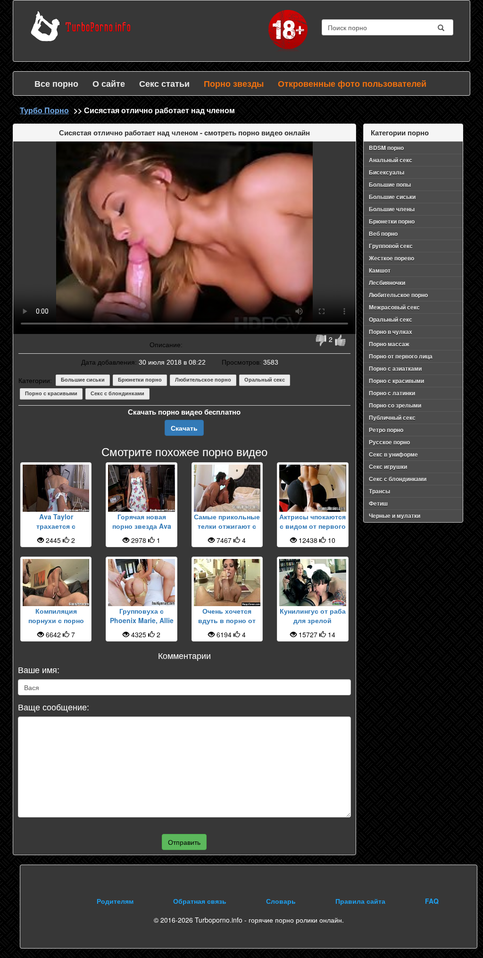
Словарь (281, 901)
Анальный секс (390, 160)
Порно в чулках (390, 331)
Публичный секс (392, 417)
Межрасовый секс (394, 307)
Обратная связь (199, 901)
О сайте (108, 83)
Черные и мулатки (394, 515)
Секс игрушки (388, 466)
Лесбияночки (387, 282)
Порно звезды (234, 83)
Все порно (56, 83)
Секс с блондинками (117, 393)
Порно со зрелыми (395, 405)
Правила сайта (360, 901)
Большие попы (390, 184)
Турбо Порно (44, 110)
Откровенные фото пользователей (352, 83)
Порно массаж (389, 344)
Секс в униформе (393, 454)
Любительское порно (203, 380)
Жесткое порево (391, 258)
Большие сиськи (83, 380)
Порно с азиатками (395, 368)
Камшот (380, 270)
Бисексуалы (386, 172)
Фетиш (378, 503)
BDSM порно (386, 147)
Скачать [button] (184, 428)
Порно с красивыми (51, 393)
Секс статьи (164, 83)
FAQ (432, 901)
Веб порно (383, 233)
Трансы (379, 491)
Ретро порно (386, 429)
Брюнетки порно (140, 380)
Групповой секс (391, 246)
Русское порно (389, 442)
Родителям (115, 901)
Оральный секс (264, 380)
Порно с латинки (392, 393)
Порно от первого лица (401, 356)
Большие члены (392, 209)
